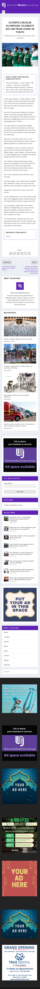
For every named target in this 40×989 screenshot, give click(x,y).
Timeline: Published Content (13, 505)
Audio (6, 651)
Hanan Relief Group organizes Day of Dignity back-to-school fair (21, 545)
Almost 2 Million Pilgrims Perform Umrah (18, 339)
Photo (6, 646)
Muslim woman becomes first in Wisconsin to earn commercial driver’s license (19, 425)
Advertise (7, 665)
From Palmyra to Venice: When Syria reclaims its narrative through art (21, 553)
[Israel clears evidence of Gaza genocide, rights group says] (6, 537)
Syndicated (20, 38)
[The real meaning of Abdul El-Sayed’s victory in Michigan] (6, 562)
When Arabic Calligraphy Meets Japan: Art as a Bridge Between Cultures (21, 578)
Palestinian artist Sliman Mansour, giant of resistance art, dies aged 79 (22, 528)
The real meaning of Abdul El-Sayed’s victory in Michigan (21, 562)
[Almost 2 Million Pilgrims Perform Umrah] (20, 326)
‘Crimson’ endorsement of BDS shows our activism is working (18, 367)
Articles (6, 641)
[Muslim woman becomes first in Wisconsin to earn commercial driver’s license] (20, 411)
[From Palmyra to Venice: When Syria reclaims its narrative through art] (6, 554)
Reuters (8, 236)
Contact (6, 655)
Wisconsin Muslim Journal (18, 36)
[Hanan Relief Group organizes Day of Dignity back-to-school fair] (6, 545)
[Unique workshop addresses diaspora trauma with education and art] (6, 570)
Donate (6, 660)
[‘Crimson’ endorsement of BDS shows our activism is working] (20, 354)
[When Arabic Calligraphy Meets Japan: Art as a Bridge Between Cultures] (6, 579)
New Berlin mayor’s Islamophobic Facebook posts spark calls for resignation (20, 519)
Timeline (7, 637)
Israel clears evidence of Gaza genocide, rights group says (22, 536)
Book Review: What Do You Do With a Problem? (16, 396)
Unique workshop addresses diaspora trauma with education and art (21, 570)
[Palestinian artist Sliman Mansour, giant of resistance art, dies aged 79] (6, 528)
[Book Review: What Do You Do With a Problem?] (20, 383)
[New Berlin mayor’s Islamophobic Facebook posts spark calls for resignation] (6, 518)
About (6, 632)
